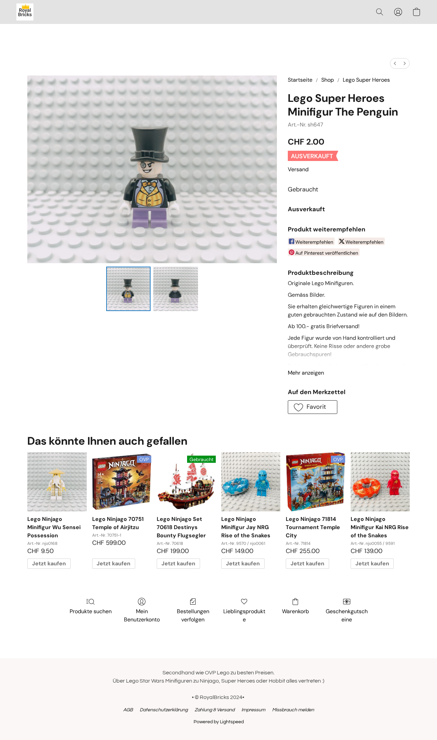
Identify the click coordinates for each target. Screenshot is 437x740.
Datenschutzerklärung (164, 710)
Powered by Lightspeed (219, 721)
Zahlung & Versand (215, 710)
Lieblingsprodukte (244, 615)
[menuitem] (395, 63)
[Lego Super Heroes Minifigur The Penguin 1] (175, 289)
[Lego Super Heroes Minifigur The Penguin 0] (128, 289)
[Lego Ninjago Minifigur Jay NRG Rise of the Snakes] (250, 481)
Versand (298, 169)
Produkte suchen (91, 611)
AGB (128, 710)
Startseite (300, 79)
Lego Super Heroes (366, 79)
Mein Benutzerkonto (142, 615)
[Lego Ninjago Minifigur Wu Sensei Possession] (56, 481)
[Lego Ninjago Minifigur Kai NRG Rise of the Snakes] (380, 481)
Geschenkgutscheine (347, 615)
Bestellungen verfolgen (193, 615)
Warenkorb (295, 611)
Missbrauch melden (293, 710)
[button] (24, 12)
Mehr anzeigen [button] (306, 372)
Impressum (253, 710)
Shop (327, 79)
